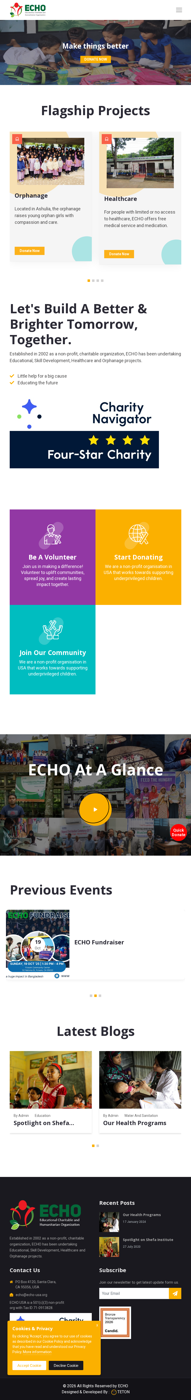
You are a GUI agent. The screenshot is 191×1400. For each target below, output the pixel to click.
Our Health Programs (134, 1123)
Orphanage (31, 195)
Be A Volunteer (53, 557)
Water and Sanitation (141, 1116)
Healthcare (120, 198)
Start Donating (138, 557)
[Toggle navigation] (179, 10)
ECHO (123, 1386)
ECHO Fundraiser (99, 942)
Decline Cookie (66, 1365)
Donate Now (95, 59)
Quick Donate (179, 832)
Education (42, 1116)
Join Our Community (52, 652)
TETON (123, 1392)
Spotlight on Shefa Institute (148, 1239)
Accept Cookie (29, 1365)
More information (37, 1352)
